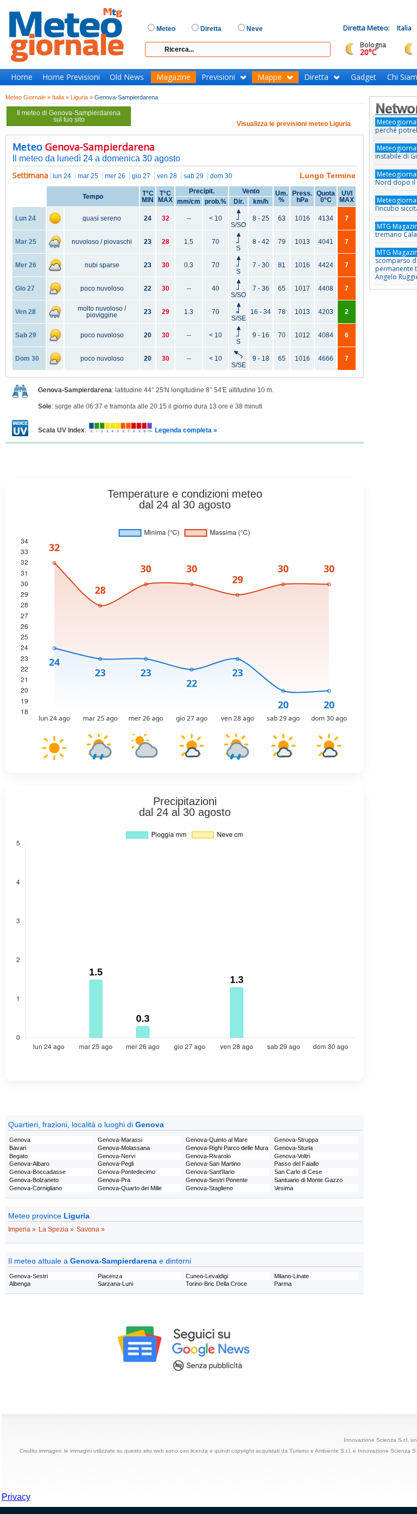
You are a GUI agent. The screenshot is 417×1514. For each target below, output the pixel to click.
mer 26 (115, 176)
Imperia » (22, 1229)
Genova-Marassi (120, 1139)
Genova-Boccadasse (37, 1172)
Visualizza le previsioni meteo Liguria (294, 124)
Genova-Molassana (124, 1148)
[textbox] (238, 49)
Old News (127, 77)
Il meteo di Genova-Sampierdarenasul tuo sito (69, 116)
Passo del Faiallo (296, 1163)
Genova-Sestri (28, 1276)
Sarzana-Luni (115, 1283)
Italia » (60, 97)
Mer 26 (25, 265)
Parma (283, 1283)
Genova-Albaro (29, 1163)
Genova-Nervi (116, 1156)
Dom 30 (27, 358)
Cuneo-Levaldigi (207, 1276)
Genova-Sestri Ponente (217, 1180)
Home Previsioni (71, 77)
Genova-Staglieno (209, 1188)
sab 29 (194, 176)
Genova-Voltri (292, 1156)
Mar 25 (25, 242)
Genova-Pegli (116, 1163)
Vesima (283, 1188)
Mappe (269, 77)
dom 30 (221, 176)
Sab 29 (25, 335)
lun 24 (62, 176)
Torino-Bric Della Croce (216, 1283)
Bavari (17, 1148)
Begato (18, 1156)
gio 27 (141, 176)
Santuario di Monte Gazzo (308, 1180)
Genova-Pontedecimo (126, 1172)
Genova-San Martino (213, 1163)
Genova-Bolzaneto (34, 1180)
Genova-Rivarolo (208, 1156)
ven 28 (167, 176)
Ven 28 (25, 312)
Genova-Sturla (293, 1148)
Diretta (316, 77)
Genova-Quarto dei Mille (130, 1188)
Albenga (19, 1283)
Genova (19, 1139)
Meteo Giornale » (27, 97)
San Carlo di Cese (298, 1172)
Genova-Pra (114, 1180)
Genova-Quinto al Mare (217, 1139)
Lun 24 (25, 218)
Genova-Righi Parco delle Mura (227, 1148)
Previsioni (218, 77)
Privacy (16, 1497)
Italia (404, 28)
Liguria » (82, 97)
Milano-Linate (291, 1276)
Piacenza (110, 1276)
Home (22, 77)
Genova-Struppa (296, 1139)
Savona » (91, 1229)
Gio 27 (25, 288)
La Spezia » (56, 1229)
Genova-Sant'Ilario (210, 1172)
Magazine (173, 77)
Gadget (363, 77)
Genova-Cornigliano (35, 1188)
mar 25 (88, 176)
